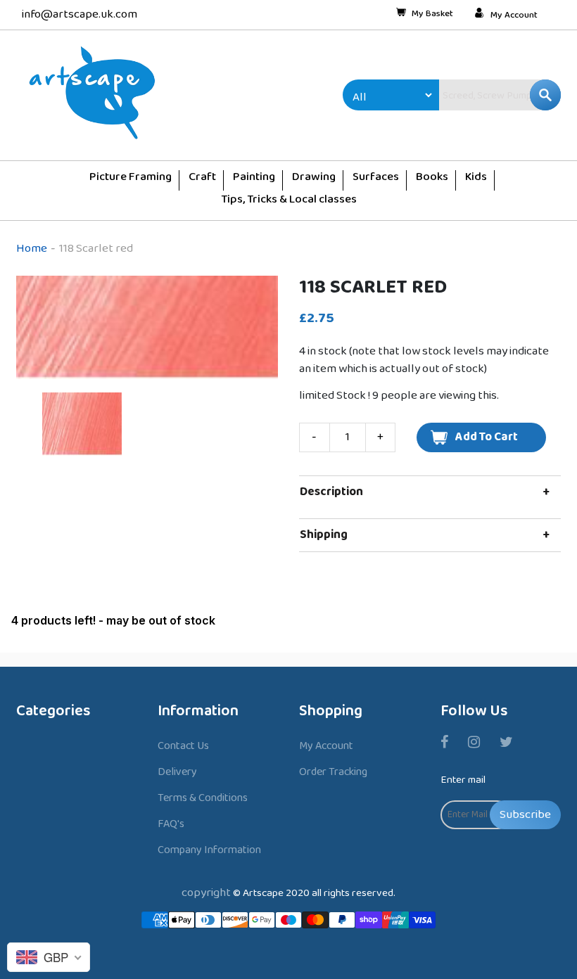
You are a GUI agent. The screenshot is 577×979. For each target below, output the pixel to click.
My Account (514, 15)
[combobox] (470, 94)
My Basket (432, 15)
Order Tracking (333, 771)
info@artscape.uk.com (79, 14)
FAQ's (171, 823)
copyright (206, 893)
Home (31, 248)
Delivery (177, 771)
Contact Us (183, 745)
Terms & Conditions (203, 797)
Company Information (209, 849)
